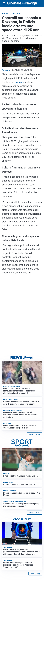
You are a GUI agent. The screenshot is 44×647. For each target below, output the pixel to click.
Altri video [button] (35, 574)
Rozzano (20, 82)
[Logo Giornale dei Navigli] (22, 3)
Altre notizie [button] (34, 434)
